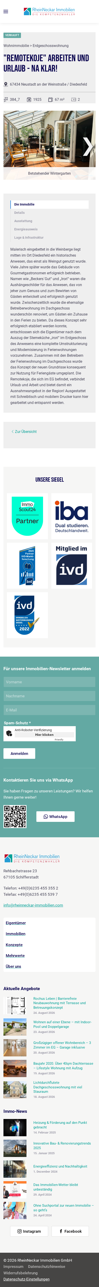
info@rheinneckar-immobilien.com (33, 905)
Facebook (73, 1231)
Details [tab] (19, 213)
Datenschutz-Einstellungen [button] (26, 1279)
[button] (5, 11)
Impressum (13, 1266)
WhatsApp (58, 816)
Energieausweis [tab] (26, 229)
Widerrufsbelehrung (20, 1273)
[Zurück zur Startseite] (49, 11)
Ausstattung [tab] (23, 221)
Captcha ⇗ (64, 739)
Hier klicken (44, 734)
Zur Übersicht (26, 431)
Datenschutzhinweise (46, 1266)
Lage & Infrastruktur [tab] (29, 238)
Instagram (32, 1231)
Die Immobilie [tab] (24, 204)
